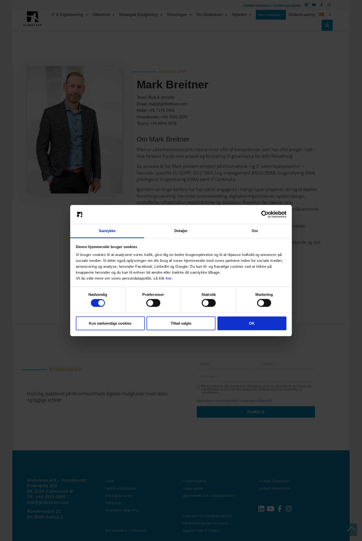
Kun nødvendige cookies (110, 323)
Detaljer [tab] (181, 231)
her (169, 278)
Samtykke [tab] (107, 231)
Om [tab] (255, 231)
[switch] (153, 303)
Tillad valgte (181, 323)
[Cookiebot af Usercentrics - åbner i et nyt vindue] (264, 214)
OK (252, 323)
